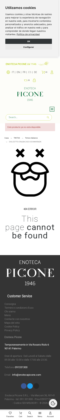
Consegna (10, 303)
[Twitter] (30, 386)
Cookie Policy (11, 326)
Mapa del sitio (12, 322)
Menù (7, 315)
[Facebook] (24, 386)
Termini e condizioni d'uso (18, 307)
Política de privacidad (28, 34)
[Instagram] (36, 386)
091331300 (21, 367)
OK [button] (28, 41)
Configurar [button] (28, 47)
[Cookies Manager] (53, 403)
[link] (28, 34)
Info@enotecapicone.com (26, 374)
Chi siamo (9, 311)
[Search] (48, 117)
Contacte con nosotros (17, 319)
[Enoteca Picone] (30, 95)
